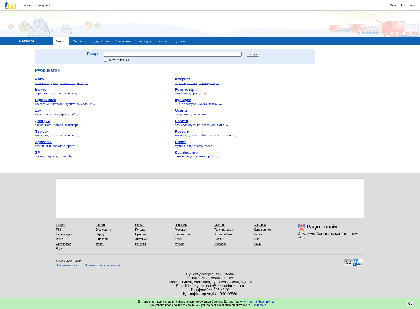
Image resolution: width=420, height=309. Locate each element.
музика (202, 104)
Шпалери (102, 239)
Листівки (141, 239)
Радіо (59, 248)
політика (200, 156)
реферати (199, 114)
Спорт (180, 142)
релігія (212, 156)
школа (187, 114)
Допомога (181, 41)
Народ (100, 234)
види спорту (195, 146)
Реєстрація (408, 5)
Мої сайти (79, 41)
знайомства (205, 135)
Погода (140, 229)
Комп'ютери (186, 89)
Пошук (139, 224)
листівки (180, 135)
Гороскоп (181, 229)
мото (80, 83)
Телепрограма (223, 229)
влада (190, 156)
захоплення (84, 104)
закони (179, 156)
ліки (48, 146)
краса (64, 114)
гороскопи (221, 135)
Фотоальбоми (223, 234)
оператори (56, 135)
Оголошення (104, 229)
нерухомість (43, 93)
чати (232, 135)
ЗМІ (38, 152)
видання (51, 156)
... (86, 83)
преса (54, 83)
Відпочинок (45, 100)
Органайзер (63, 243)
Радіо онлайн (323, 227)
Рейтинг (163, 41)
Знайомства (183, 234)
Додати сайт (101, 41)
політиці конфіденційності (259, 301)
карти (48, 125)
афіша (39, 125)
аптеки (39, 146)
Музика (179, 243)
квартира (53, 114)
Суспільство (186, 152)
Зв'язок (42, 131)
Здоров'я (43, 142)
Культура (183, 100)
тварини (40, 114)
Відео (59, 239)
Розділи (42, 5)
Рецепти (140, 243)
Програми (181, 224)
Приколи (140, 234)
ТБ (69, 156)
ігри (203, 93)
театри (213, 104)
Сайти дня (144, 41)
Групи (257, 243)
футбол (180, 146)
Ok (410, 303)
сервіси (192, 83)
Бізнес (41, 89)
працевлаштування (187, 125)
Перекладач (64, 234)
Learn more (259, 305)
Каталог (61, 41)
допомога (58, 146)
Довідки (42, 121)
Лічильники (123, 41)
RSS (59, 229)
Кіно (256, 239)
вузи (178, 114)
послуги (58, 93)
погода (58, 125)
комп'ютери (182, 93)
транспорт (71, 125)
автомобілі (42, 83)
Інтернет (182, 79)
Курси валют (262, 229)
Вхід (393, 5)
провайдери (207, 83)
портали (180, 83)
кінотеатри (57, 104)
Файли (100, 243)
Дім (38, 110)
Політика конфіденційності (102, 265)
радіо (62, 156)
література (189, 104)
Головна (26, 5)
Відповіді (220, 243)
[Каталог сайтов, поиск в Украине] (353, 261)
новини (39, 156)
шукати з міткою (118, 60)
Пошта (60, 224)
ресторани (42, 104)
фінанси (70, 93)
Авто (39, 79)
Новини (219, 239)
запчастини (67, 83)
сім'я (73, 114)
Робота (181, 121)
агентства (217, 125)
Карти (178, 239)
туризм (70, 104)
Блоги (258, 234)
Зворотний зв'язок (68, 265)
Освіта (181, 110)
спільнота (71, 135)
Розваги (182, 131)
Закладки (260, 224)
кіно (177, 104)
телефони (41, 135)
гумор (192, 135)
